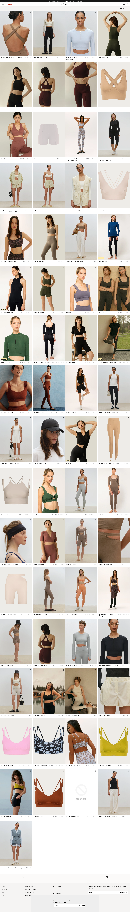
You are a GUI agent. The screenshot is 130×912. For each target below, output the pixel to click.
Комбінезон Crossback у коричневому (12, 57)
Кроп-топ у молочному (40, 57)
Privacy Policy (28, 895)
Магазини (4, 892)
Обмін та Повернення (30, 889)
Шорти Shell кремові (104, 715)
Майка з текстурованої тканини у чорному (108, 817)
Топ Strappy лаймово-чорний (7, 817)
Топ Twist (3, 109)
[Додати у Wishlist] (30, 12)
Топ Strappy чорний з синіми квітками (42, 766)
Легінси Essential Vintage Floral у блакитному (73, 159)
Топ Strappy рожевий (7, 765)
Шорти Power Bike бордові (73, 109)
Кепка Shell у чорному (40, 463)
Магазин (4, 4)
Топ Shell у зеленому (39, 515)
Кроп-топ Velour (5, 362)
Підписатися (123, 892)
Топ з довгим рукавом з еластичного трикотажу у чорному (109, 159)
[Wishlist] (124, 4)
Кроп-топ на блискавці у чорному (108, 665)
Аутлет (10, 4)
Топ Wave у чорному (39, 715)
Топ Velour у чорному (7, 312)
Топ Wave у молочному (7, 715)
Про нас (4, 886)
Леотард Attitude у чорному (42, 362)
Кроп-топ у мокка (71, 564)
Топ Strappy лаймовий (105, 765)
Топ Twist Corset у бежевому (9, 515)
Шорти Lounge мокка (7, 665)
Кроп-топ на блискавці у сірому (75, 665)
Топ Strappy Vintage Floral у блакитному (74, 766)
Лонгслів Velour (103, 261)
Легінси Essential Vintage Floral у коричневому (106, 615)
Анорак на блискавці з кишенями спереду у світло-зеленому (10, 210)
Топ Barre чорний (71, 362)
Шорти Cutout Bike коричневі (107, 564)
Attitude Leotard (103, 515)
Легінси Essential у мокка (41, 614)
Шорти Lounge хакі (39, 312)
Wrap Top (68, 463)
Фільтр (122, 8)
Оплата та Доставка (29, 886)
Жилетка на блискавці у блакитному (11, 868)
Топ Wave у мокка (39, 261)
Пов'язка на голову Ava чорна (9, 564)
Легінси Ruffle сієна (39, 412)
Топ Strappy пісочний (72, 816)
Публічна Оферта (29, 892)
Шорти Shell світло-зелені (41, 210)
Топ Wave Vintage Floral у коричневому (8, 262)
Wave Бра (69, 312)
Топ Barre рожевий (39, 564)
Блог (3, 898)
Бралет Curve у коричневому (74, 261)
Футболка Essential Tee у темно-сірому (110, 362)
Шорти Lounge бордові (40, 665)
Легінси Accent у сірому (73, 515)
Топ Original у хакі (104, 57)
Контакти (4, 889)
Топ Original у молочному (73, 715)
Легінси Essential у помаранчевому (71, 615)
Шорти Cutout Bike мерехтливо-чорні (71, 413)
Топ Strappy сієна (39, 816)
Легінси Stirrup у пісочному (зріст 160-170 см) (107, 464)
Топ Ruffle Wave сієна (7, 412)
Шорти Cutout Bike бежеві (8, 614)
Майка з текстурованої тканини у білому (108, 413)
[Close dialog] (97, 896)
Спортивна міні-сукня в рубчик (10, 463)
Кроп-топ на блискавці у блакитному (73, 58)
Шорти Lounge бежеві (40, 159)
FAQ (3, 895)
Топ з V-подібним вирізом (106, 109)
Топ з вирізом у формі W (106, 210)
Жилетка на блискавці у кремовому (76, 210)
